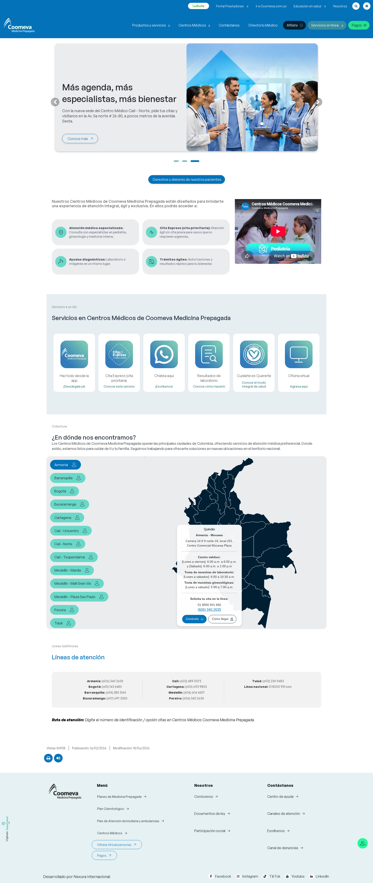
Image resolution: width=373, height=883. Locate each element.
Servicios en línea (325, 25)
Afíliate (292, 25)
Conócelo (192, 619)
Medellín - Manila (67, 570)
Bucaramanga (65, 504)
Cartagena (62, 517)
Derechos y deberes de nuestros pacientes (187, 179)
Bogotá (60, 491)
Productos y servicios (149, 25)
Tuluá (58, 623)
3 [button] (195, 161)
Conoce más (78, 139)
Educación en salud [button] (307, 6)
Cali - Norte (63, 544)
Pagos (357, 25)
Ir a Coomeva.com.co (271, 6)
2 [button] (184, 161)
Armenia (61, 465)
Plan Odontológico (110, 809)
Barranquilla (63, 478)
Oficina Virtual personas (114, 845)
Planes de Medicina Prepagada (119, 796)
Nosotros (340, 6)
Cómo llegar (220, 619)
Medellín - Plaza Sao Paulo (74, 597)
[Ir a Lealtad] (198, 6)
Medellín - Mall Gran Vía (72, 583)
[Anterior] (55, 102)
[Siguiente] (318, 102)
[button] (356, 6)
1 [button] (176, 161)
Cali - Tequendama (69, 557)
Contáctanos (229, 25)
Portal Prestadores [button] (230, 6)
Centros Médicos (192, 25)
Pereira (60, 610)
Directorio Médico (263, 25)
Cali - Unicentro (66, 531)
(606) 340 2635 (209, 609)
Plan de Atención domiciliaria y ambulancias (128, 821)
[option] (186, 178)
